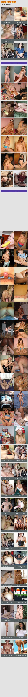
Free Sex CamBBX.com (14, 63)
